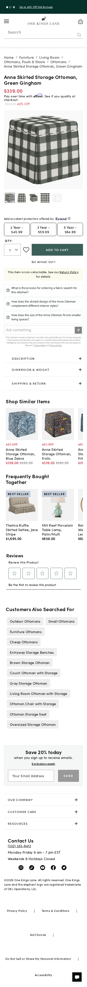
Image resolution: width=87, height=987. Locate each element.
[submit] (79, 35)
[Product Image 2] (33, 198)
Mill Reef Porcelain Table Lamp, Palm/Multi (57, 529)
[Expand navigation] (10, 21)
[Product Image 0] (10, 198)
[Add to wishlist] (26, 250)
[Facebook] (54, 867)
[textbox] (12, 250)
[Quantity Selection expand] (17, 250)
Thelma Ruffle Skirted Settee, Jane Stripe (22, 529)
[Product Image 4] (57, 198)
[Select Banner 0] (7, 7)
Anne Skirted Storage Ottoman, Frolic (56, 454)
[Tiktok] (32, 867)
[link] (43, 359)
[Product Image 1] (22, 198)
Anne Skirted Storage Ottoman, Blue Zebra (20, 454)
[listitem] (25, 621)
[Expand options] (80, 358)
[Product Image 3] (45, 198)
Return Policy (69, 272)
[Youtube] (43, 867)
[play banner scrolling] (14, 7)
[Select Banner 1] (10, 7)
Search (14, 32)
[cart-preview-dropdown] (80, 21)
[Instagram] (22, 867)
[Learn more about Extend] (69, 218)
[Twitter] (65, 867)
